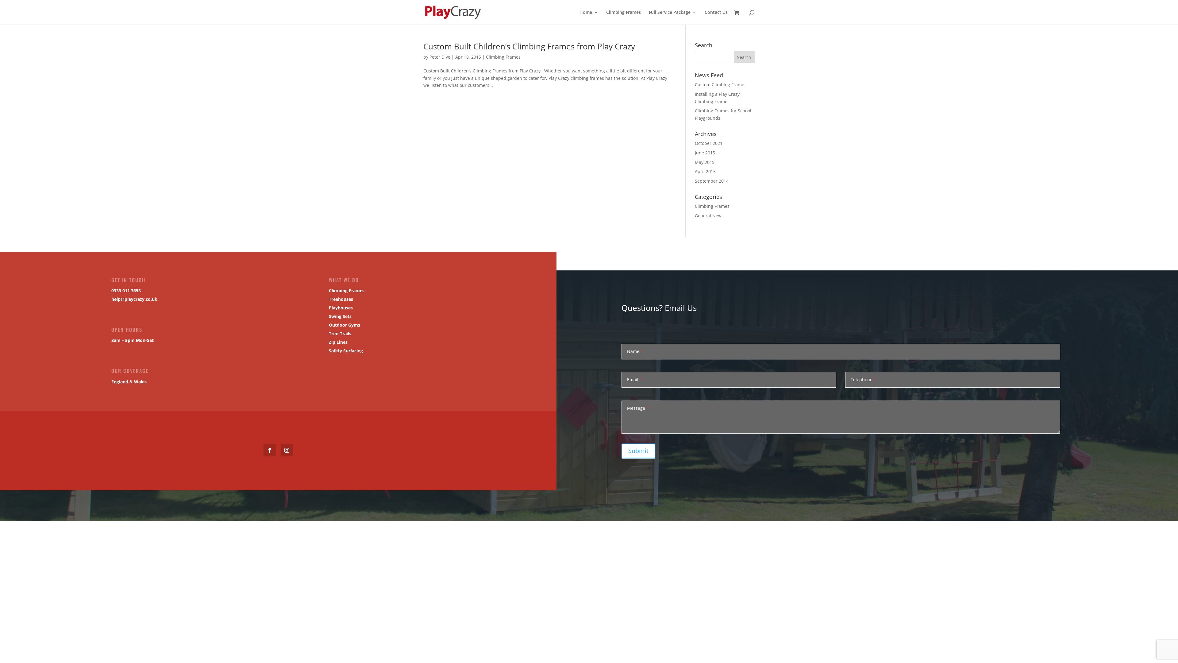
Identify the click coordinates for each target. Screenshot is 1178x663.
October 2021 (708, 143)
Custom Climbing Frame (719, 84)
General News (709, 216)
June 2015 (705, 153)
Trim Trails (340, 333)
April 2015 (705, 171)
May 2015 (704, 162)
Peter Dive (439, 57)
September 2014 (712, 181)
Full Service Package (670, 12)
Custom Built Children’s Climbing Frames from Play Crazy (529, 46)
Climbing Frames (623, 12)
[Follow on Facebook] (270, 450)
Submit (638, 451)
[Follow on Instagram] (287, 450)
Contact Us (716, 12)
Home (585, 12)
